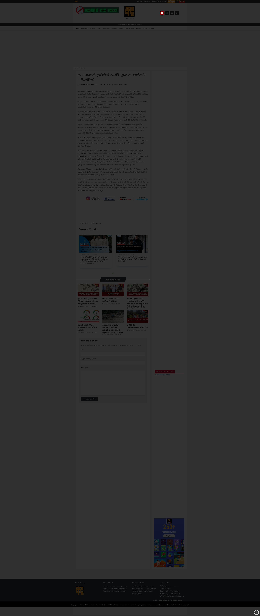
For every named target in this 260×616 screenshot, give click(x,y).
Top (256, 612)
